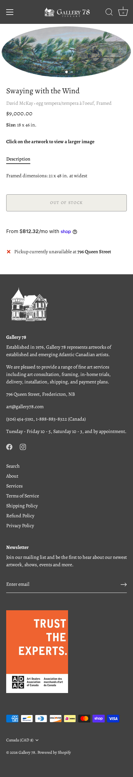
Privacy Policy (20, 525)
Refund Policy (20, 515)
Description (18, 159)
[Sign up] (124, 584)
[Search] (109, 13)
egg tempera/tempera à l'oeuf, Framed (74, 103)
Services (14, 486)
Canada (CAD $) (19, 740)
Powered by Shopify (54, 752)
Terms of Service (22, 495)
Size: (11, 125)
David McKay (19, 103)
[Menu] (10, 12)
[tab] (21, 159)
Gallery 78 (27, 752)
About (12, 476)
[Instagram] (23, 446)
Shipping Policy (22, 505)
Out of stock (66, 202)
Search (13, 466)
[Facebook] (9, 446)
